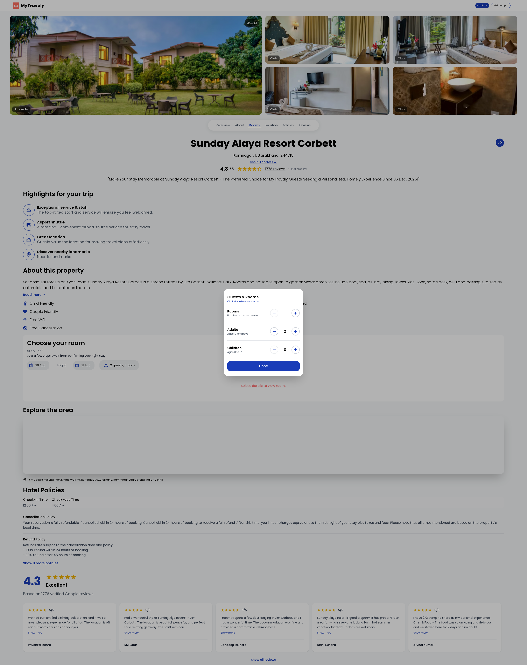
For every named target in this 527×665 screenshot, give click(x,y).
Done (263, 366)
